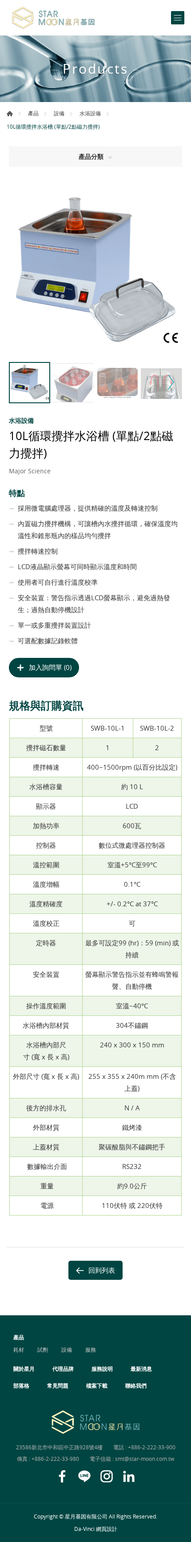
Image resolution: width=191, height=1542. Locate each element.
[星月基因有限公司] (53, 17)
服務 (90, 1349)
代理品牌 (63, 1368)
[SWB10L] (95, 271)
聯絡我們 (136, 1385)
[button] (170, 382)
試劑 (42, 1349)
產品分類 (91, 156)
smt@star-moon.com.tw (144, 1458)
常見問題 (57, 1385)
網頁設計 (106, 1528)
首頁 (10, 113)
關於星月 (24, 1368)
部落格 (21, 1385)
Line (84, 1476)
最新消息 (141, 1368)
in (128, 1476)
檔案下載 (96, 1385)
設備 (59, 113)
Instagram (106, 1476)
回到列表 (101, 1270)
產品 (33, 113)
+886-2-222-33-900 (151, 1447)
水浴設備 (90, 113)
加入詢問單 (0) (50, 667)
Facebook (62, 1476)
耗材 (18, 1349)
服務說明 (102, 1368)
